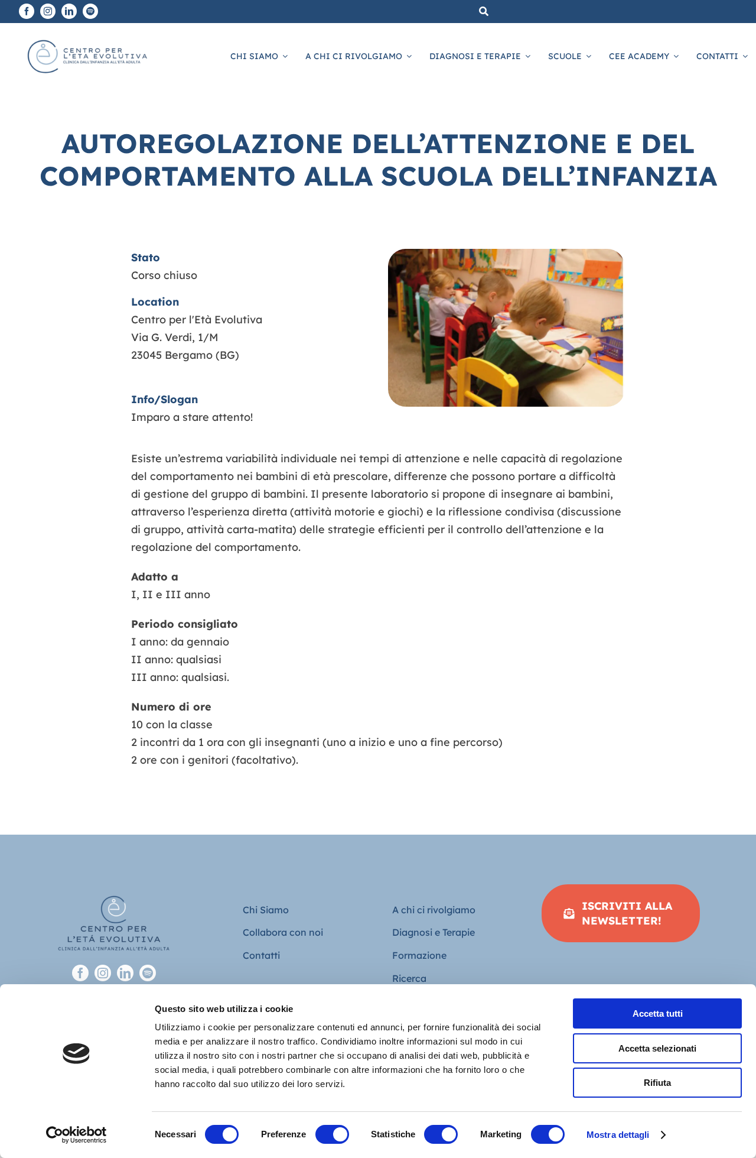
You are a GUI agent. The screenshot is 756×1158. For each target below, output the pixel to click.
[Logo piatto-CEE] (86, 39)
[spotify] (90, 11)
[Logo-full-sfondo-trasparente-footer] (113, 889)
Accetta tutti (658, 1013)
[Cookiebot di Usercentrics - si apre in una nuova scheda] (76, 1135)
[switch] (332, 1134)
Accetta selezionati (657, 1048)
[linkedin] (69, 11)
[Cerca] (483, 12)
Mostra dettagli (618, 1135)
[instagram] (48, 11)
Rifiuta (657, 1083)
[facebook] (26, 11)
